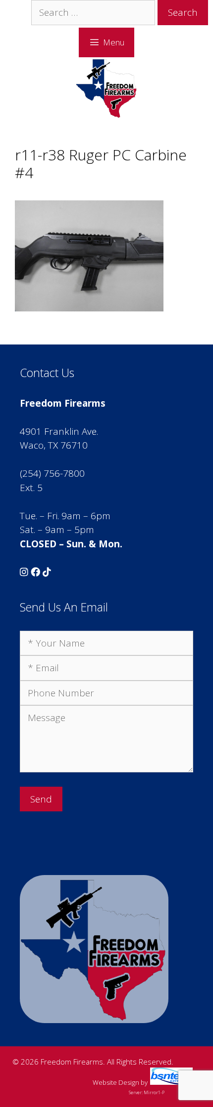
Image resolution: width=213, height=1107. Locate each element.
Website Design (116, 1082)
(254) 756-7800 (52, 473)
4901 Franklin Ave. (59, 431)
